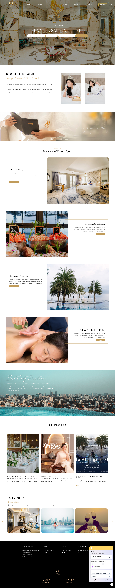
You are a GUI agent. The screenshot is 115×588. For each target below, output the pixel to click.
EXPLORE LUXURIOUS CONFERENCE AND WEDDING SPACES (91, 477)
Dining (52, 4)
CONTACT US (46, 554)
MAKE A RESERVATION (66, 550)
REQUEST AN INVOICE (66, 556)
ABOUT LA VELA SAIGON (49, 550)
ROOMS (63, 552)
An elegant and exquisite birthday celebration (20, 476)
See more (14, 181)
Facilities (65, 4)
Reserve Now (103, 4)
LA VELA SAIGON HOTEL (48, 476)
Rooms (27, 4)
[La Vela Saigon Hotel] (14, 4)
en (111, 4)
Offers (40, 4)
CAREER (45, 552)
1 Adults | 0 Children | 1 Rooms (66, 35)
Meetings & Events (77, 4)
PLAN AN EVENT (65, 554)
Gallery (90, 4)
